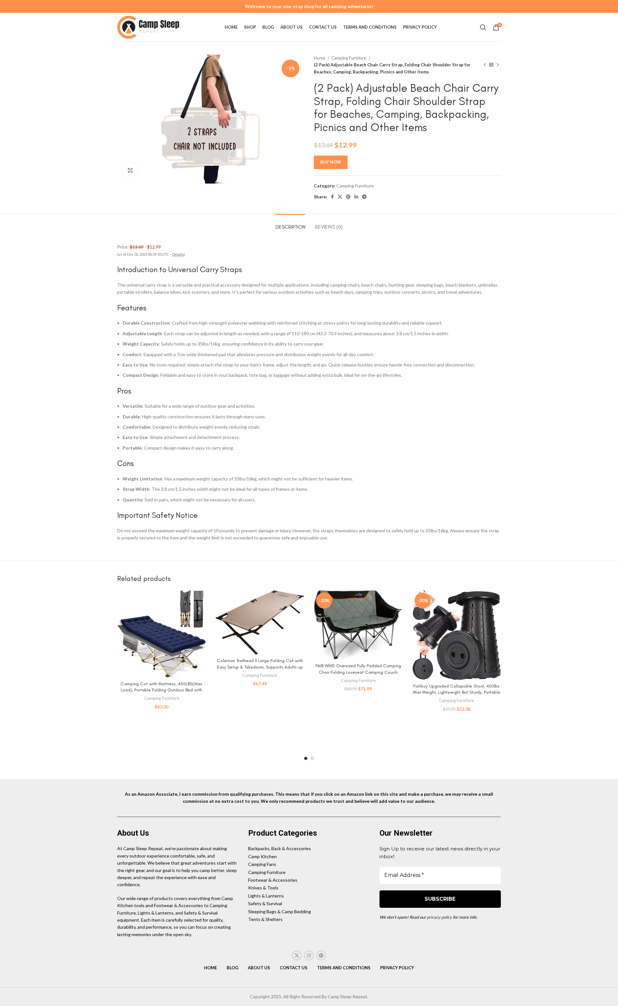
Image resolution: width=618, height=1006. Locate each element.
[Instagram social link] (309, 955)
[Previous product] (485, 65)
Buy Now (330, 162)
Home (320, 58)
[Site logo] (149, 26)
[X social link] (340, 197)
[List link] (309, 848)
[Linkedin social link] (356, 197)
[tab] (290, 223)
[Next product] (497, 65)
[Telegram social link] (364, 197)
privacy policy (439, 917)
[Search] (483, 27)
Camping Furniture (349, 58)
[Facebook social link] (332, 197)
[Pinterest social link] (348, 197)
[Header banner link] (309, 6)
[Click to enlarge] (130, 171)
